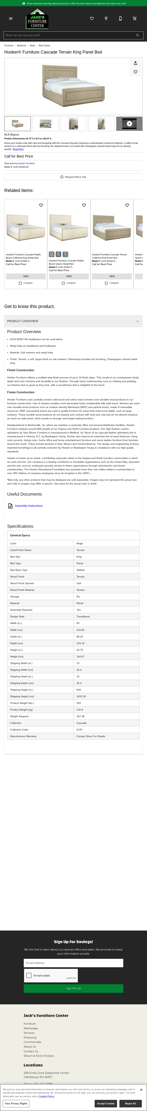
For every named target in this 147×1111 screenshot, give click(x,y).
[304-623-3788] (120, 18)
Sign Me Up (73, 988)
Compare (28, 283)
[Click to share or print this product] (135, 63)
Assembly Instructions (29, 505)
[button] (10, 18)
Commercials (32, 1042)
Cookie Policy (46, 1096)
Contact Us (31, 1051)
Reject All (130, 1103)
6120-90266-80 (21, 167)
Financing (30, 1037)
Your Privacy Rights (16, 1103)
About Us (30, 1046)
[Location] (106, 18)
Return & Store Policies (39, 1055)
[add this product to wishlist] (135, 72)
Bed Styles (44, 45)
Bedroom (21, 45)
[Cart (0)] (135, 18)
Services (29, 1033)
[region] (73, 1097)
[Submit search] (138, 35)
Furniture (8, 45)
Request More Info (75, 176)
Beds (32, 45)
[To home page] (37, 18)
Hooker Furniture (26, 163)
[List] (91, 18)
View (26, 276)
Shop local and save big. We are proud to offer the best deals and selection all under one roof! (76, 3)
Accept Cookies (106, 1103)
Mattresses (31, 1028)
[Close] (141, 1090)
